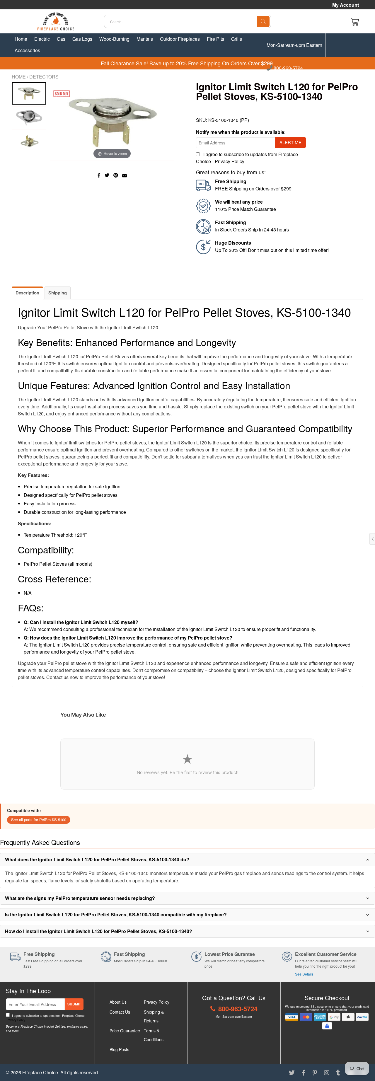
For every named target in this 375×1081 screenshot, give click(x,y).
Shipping (57, 292)
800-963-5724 (287, 68)
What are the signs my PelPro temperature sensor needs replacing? (80, 898)
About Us (118, 1002)
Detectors (44, 76)
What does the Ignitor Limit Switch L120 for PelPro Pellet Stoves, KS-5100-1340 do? (97, 859)
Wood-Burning (114, 38)
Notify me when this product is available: (241, 132)
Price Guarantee (125, 1031)
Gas (61, 38)
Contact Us (120, 1012)
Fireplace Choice (40, 1072)
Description (27, 292)
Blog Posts (119, 1049)
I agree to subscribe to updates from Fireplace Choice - (46, 1018)
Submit (74, 1004)
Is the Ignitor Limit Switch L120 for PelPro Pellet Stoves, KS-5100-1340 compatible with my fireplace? (116, 914)
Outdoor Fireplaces (180, 38)
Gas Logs (82, 38)
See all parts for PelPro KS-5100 (38, 819)
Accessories (27, 50)
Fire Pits (215, 38)
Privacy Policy (229, 161)
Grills (236, 38)
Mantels (145, 38)
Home (21, 38)
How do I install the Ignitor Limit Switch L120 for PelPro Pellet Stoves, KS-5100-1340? (98, 931)
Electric (42, 38)
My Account (345, 5)
